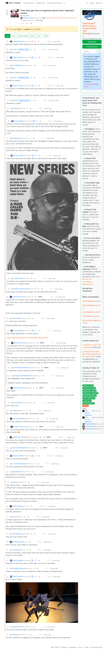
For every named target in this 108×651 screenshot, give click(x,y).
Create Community (54, 3)
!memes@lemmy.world (91, 312)
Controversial (22, 36)
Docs (80, 647)
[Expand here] (15, 13)
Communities (28, 3)
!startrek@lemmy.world (91, 301)
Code (86, 647)
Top (13, 36)
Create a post (91, 47)
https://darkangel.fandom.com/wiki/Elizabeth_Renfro (27, 338)
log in (19, 29)
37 (23, 23)
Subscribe (92, 42)
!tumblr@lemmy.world (91, 316)
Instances (73, 647)
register (27, 29)
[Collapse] (7, 41)
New (32, 36)
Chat (46, 36)
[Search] (87, 3)
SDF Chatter (15, 3)
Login (92, 3)
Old (38, 36)
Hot (7, 36)
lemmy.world (24, 15)
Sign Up (99, 3)
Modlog (85, 406)
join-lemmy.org (96, 647)
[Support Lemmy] (64, 3)
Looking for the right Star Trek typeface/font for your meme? (91, 354)
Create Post (40, 3)
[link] (27, 23)
